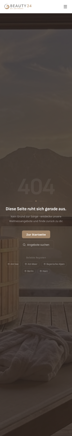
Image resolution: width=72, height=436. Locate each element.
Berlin (30, 271)
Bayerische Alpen (55, 264)
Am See (14, 264)
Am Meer (32, 264)
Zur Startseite (36, 234)
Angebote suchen (38, 244)
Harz (45, 271)
